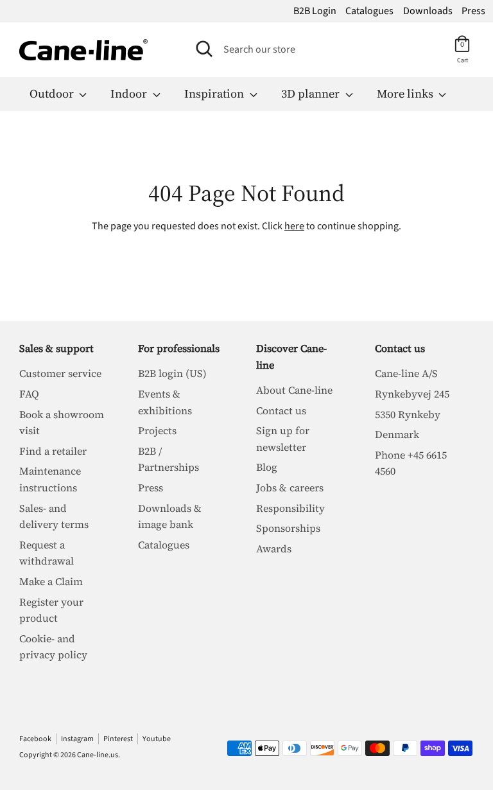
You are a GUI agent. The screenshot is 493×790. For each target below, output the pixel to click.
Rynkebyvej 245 (412, 394)
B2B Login (314, 11)
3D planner (311, 93)
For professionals (179, 348)
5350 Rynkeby (407, 414)
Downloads (428, 11)
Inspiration (215, 93)
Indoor (130, 93)
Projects (157, 430)
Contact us (281, 410)
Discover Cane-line (291, 356)
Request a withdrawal (46, 553)
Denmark (397, 434)
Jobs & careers (290, 487)
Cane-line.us (97, 755)
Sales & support (56, 348)
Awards (273, 548)
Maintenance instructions (50, 479)
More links (406, 93)
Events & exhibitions (165, 402)
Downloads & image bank (170, 516)
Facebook (35, 738)
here (294, 226)
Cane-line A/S (406, 373)
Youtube (157, 738)
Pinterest (118, 738)
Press (473, 11)
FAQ (29, 394)
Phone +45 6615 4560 (411, 463)
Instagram (77, 738)
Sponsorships (288, 528)
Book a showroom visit (61, 422)
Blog (266, 467)
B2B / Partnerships (168, 459)
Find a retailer (53, 451)
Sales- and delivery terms (54, 516)
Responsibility (290, 508)
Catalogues (369, 11)
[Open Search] (204, 49)
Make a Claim (51, 581)
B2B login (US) (172, 373)
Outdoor (53, 93)
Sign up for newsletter (282, 438)
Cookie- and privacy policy (53, 646)
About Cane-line (294, 390)
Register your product (51, 610)
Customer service (60, 373)
